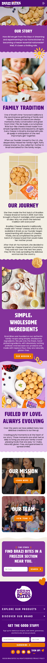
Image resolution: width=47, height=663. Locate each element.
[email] (29, 652)
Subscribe (22, 645)
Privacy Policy (39, 658)
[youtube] (23, 652)
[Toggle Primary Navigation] (43, 3)
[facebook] (13, 652)
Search (34, 569)
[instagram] (18, 652)
